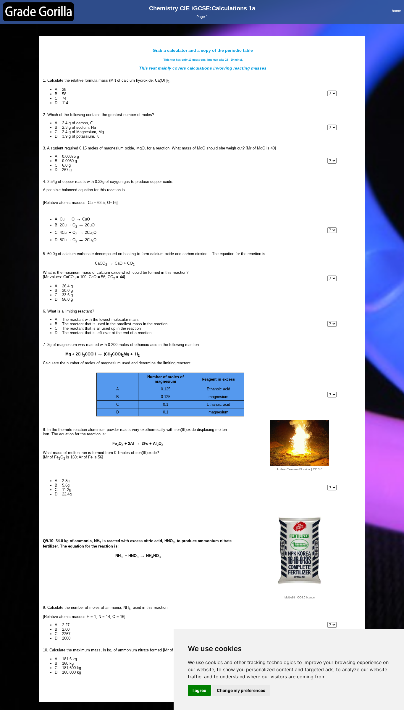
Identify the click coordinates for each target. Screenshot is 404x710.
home (396, 11)
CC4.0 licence (306, 597)
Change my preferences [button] (241, 690)
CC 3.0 (317, 469)
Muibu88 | (290, 597)
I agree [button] (199, 690)
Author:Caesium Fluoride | (294, 469)
